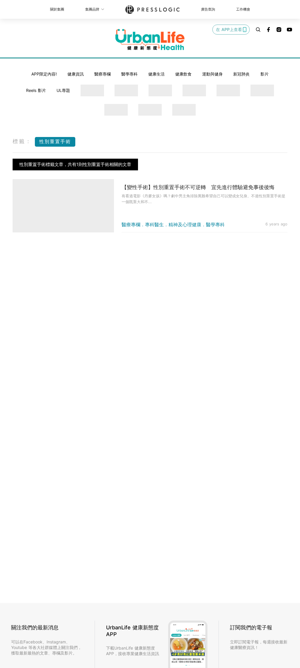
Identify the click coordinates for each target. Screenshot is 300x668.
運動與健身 (212, 73)
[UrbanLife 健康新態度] (150, 39)
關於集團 (57, 9)
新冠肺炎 (241, 73)
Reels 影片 (36, 90)
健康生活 (156, 73)
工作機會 (243, 9)
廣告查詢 (208, 9)
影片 (264, 73)
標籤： (22, 141)
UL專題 (63, 90)
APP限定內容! (44, 73)
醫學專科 (129, 73)
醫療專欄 (102, 73)
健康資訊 (75, 73)
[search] (258, 29)
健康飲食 (183, 73)
